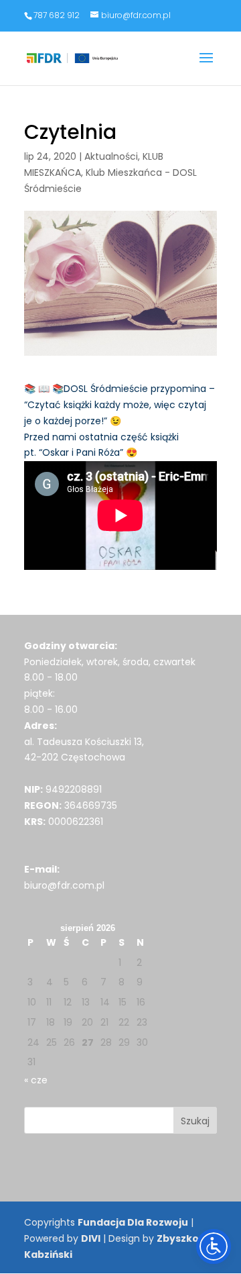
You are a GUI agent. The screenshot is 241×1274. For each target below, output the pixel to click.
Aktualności (111, 156)
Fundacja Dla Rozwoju (133, 1222)
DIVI (90, 1238)
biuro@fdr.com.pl (64, 885)
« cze (36, 1080)
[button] (206, 66)
